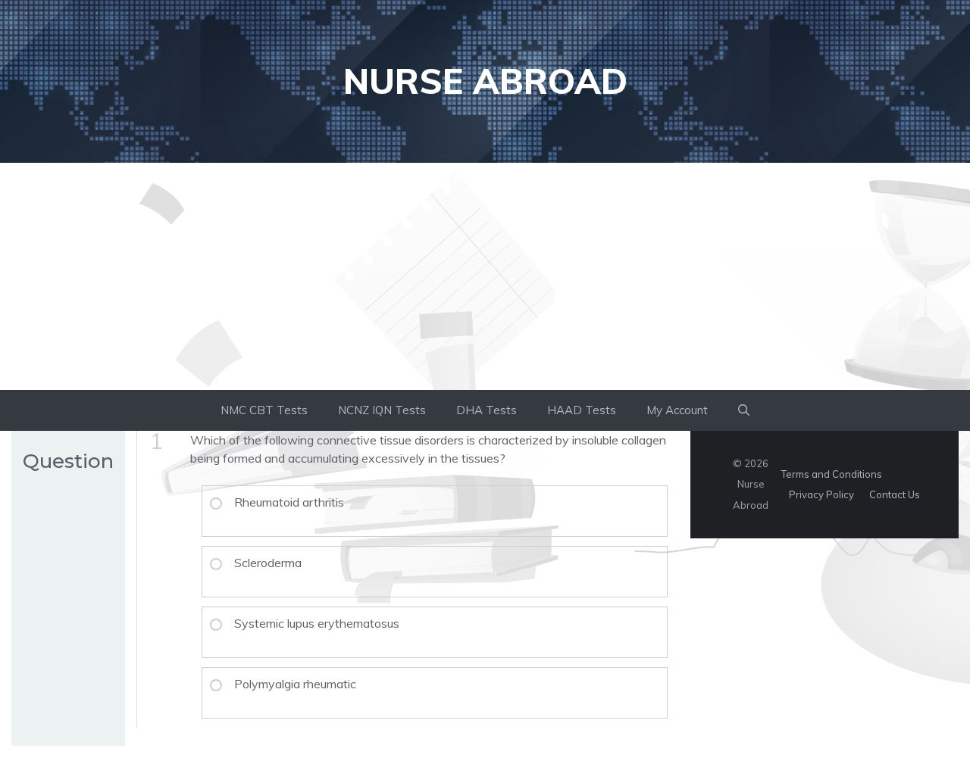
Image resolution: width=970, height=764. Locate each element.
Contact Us (894, 494)
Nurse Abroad (485, 81)
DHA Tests (486, 410)
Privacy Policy (821, 494)
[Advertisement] (485, 276)
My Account (677, 410)
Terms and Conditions (831, 474)
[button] (744, 410)
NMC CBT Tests (264, 410)
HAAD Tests (581, 410)
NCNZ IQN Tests (382, 410)
